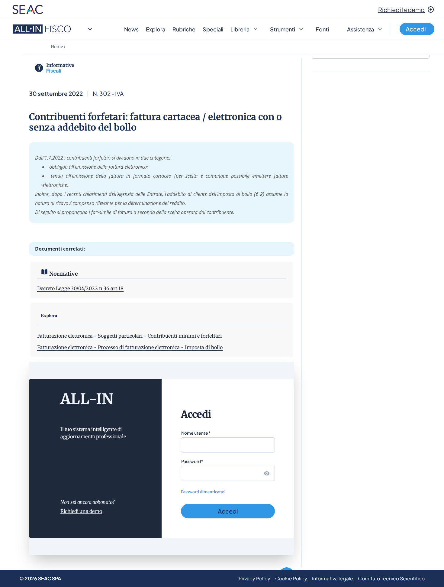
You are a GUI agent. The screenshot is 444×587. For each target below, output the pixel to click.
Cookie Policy (291, 578)
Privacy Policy (254, 578)
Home (57, 46)
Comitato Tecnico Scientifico (391, 578)
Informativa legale (332, 578)
